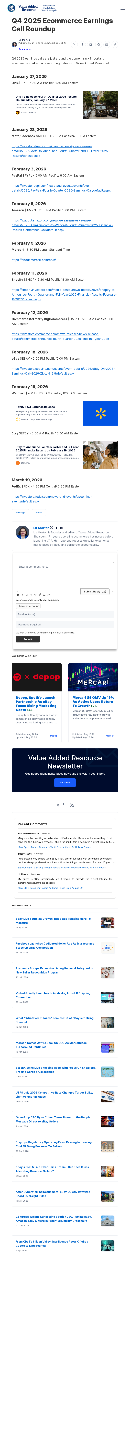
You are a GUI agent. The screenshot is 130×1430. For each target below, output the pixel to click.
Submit (28, 639)
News (39, 512)
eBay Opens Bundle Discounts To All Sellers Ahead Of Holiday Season (54, 847)
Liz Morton (24, 40)
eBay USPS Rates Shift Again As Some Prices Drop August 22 (50, 888)
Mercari (110, 735)
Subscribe (65, 782)
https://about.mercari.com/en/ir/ (34, 260)
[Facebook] (57, 528)
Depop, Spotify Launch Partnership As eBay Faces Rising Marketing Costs (36, 704)
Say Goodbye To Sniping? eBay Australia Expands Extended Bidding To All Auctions (62, 867)
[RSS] (72, 805)
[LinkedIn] (61, 528)
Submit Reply (92, 591)
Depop (54, 735)
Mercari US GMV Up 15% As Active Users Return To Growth (93, 702)
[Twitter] (52, 528)
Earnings (20, 512)
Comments (24, 49)
